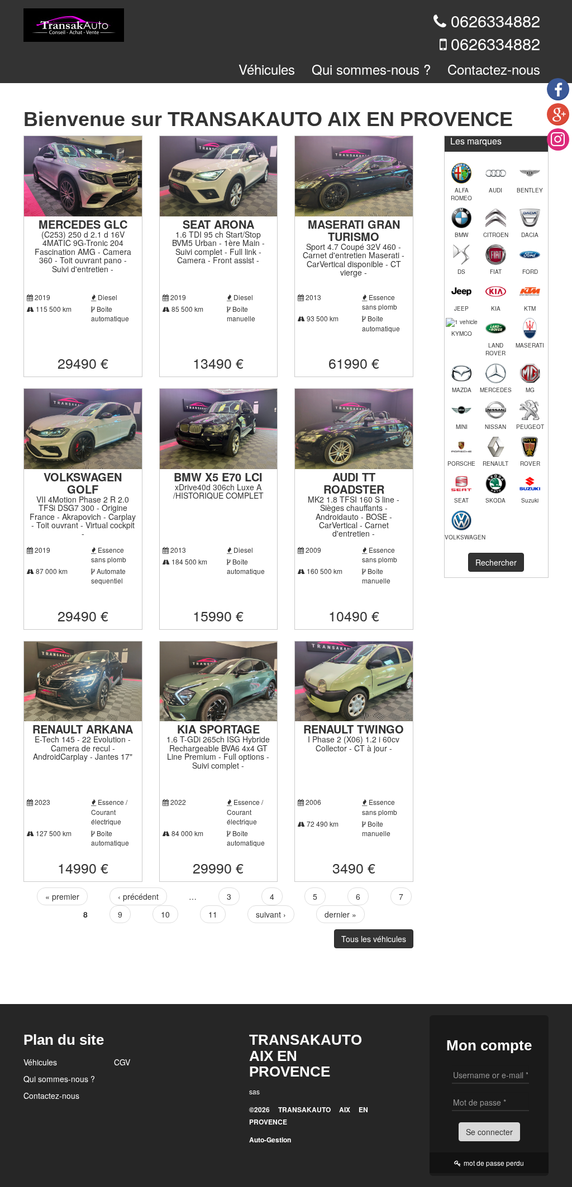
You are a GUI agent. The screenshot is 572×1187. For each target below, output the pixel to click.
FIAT (496, 272)
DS (461, 272)
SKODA (495, 500)
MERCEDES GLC (83, 224)
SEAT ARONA (218, 224)
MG (530, 390)
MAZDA (461, 390)
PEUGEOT (530, 427)
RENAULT (495, 463)
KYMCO (461, 333)
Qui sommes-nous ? (371, 69)
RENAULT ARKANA (82, 729)
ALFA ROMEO (461, 194)
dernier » (340, 914)
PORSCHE (461, 463)
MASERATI (530, 345)
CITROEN (495, 235)
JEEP (461, 308)
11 (212, 914)
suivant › (271, 914)
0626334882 (495, 20)
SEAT (461, 500)
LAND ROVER (495, 349)
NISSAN (495, 427)
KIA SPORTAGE (218, 729)
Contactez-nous (493, 69)
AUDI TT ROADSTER (353, 483)
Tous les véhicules (373, 938)
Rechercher (496, 562)
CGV (122, 1062)
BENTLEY (530, 190)
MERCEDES (496, 390)
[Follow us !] (558, 139)
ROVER (530, 463)
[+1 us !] (558, 114)
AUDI (495, 190)
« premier (62, 896)
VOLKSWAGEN (462, 537)
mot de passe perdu (494, 1162)
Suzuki (529, 500)
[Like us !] (558, 89)
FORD (530, 272)
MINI (462, 427)
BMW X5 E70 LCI (218, 477)
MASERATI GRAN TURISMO (354, 230)
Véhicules (267, 69)
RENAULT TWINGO (353, 729)
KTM (530, 308)
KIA (495, 308)
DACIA (529, 235)
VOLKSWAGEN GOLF (83, 483)
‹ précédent (138, 896)
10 (165, 914)
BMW (461, 235)
